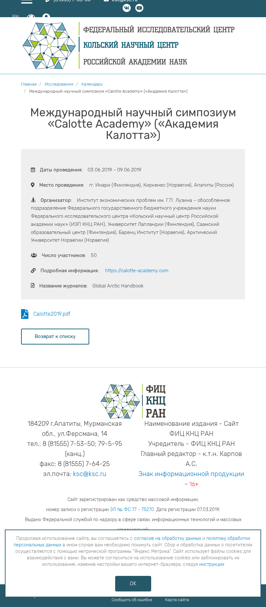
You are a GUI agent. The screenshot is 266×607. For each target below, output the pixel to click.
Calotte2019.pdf (51, 314)
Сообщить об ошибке (132, 599)
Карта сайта (177, 599)
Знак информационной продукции (191, 474)
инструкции (211, 564)
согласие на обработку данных (167, 538)
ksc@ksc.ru (89, 474)
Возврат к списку (55, 336)
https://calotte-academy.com (136, 271)
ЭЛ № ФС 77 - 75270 (132, 509)
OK (133, 583)
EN (15, 17)
